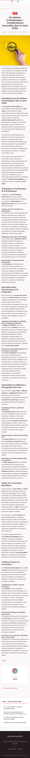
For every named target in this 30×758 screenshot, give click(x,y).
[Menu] (17, 1)
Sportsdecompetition (15, 736)
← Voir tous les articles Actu (9, 688)
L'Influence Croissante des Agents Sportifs (14, 722)
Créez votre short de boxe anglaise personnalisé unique (12, 707)
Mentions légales (12, 749)
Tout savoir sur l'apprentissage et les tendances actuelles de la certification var (14, 712)
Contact (20, 749)
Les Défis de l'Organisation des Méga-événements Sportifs (13, 718)
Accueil (3, 8)
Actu (8, 8)
